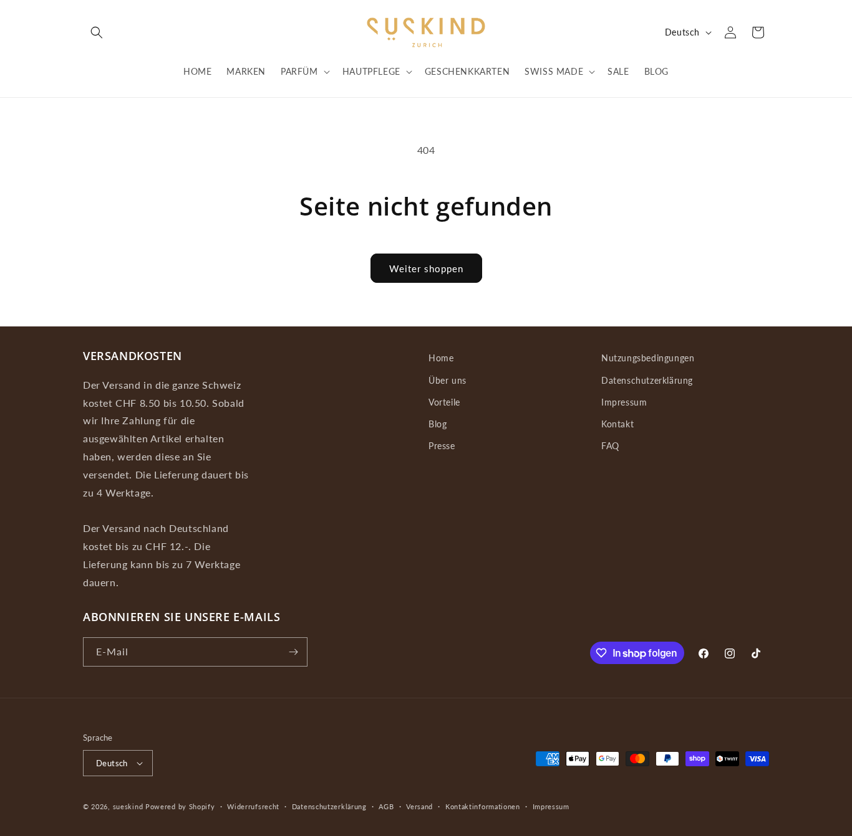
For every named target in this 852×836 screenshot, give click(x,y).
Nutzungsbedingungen (647, 358)
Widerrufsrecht (253, 806)
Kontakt (617, 424)
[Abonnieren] (293, 652)
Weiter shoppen (426, 268)
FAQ (610, 445)
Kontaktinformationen (482, 806)
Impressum (624, 402)
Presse (441, 445)
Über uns (447, 380)
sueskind (128, 806)
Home (440, 358)
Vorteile (444, 402)
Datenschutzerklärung (647, 380)
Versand (419, 806)
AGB (386, 806)
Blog (437, 424)
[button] (96, 32)
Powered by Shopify (180, 806)
